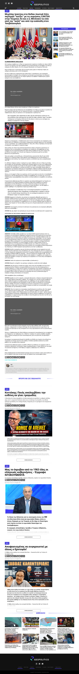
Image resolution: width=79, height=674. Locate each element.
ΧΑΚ (11, 364)
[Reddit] (10, 357)
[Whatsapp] (15, 357)
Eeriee (47, 672)
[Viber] (17, 357)
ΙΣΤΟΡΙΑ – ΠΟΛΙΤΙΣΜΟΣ (48, 8)
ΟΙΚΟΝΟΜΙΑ (38, 8)
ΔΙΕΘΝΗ (19, 8)
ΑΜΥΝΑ (31, 8)
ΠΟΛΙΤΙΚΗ (25, 8)
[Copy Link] (22, 357)
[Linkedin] (13, 357)
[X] (8, 357)
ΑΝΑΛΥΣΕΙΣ (59, 8)
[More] (24, 357)
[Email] (19, 357)
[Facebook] (6, 357)
